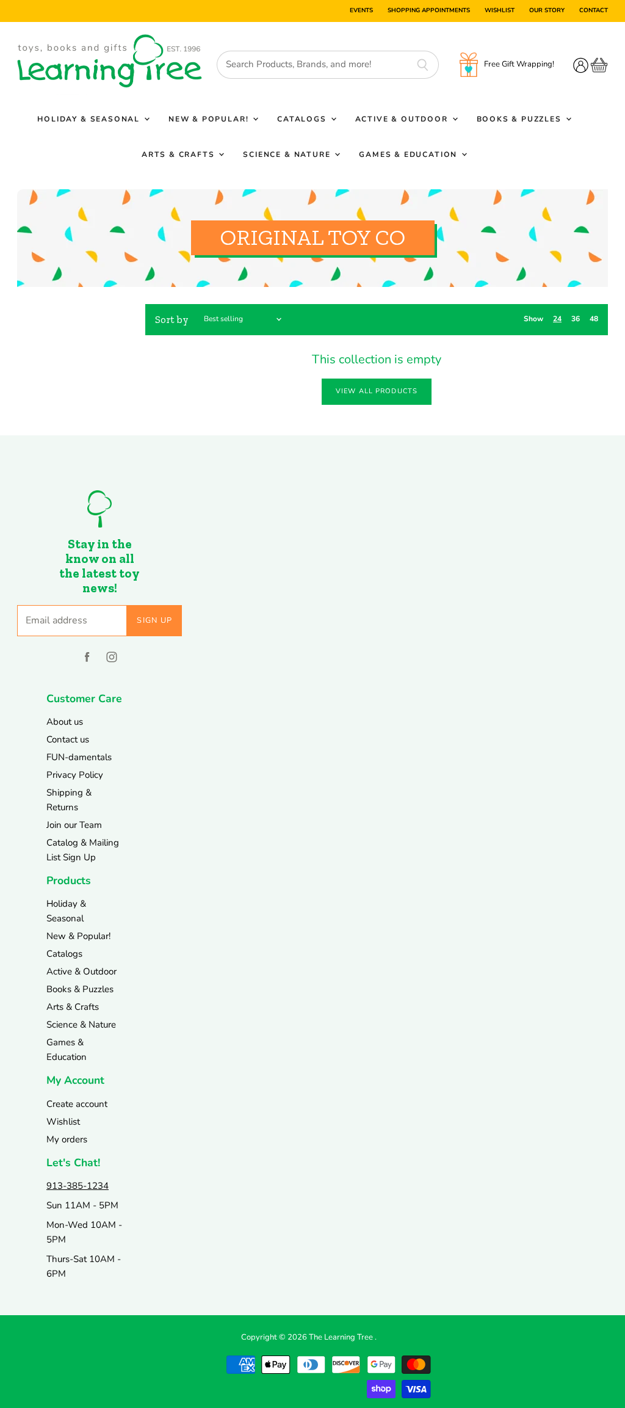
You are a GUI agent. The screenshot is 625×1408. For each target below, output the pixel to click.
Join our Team (74, 825)
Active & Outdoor (403, 119)
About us (64, 722)
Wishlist (500, 11)
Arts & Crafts (179, 154)
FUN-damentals (79, 757)
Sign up (154, 620)
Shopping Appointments (429, 11)
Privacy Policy (74, 775)
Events (361, 11)
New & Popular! (209, 119)
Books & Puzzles (521, 119)
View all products (376, 391)
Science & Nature (288, 154)
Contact (593, 11)
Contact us (67, 739)
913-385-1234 (77, 1186)
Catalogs (303, 119)
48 (594, 319)
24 (557, 319)
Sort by (172, 319)
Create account (76, 1104)
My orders (66, 1139)
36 (575, 319)
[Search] (422, 65)
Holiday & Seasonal (90, 119)
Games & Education (409, 154)
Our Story (547, 11)
